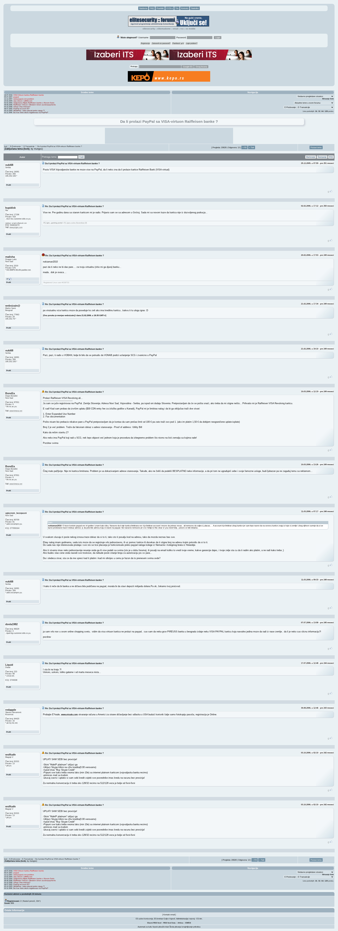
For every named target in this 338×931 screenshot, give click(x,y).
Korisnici (184, 8)
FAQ (152, 8)
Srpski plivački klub (160, 927)
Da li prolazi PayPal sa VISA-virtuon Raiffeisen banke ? (59, 146)
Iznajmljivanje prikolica (190, 927)
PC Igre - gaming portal (52, 223)
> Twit (251, 147)
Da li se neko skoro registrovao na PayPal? (30, 112)
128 (326, 111)
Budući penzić (29, 901)
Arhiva (180, 923)
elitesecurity (149, 29)
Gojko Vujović (169, 919)
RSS (182, 29)
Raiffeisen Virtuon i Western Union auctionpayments (34, 105)
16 (316, 111)
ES (190, 923)
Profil (8, 185)
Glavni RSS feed (154, 923)
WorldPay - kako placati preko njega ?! (29, 110)
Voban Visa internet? (21, 107)
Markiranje (310, 157)
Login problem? (191, 43)
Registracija (145, 43)
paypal (16, 97)
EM (186, 923)
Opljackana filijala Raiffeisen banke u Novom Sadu (33, 103)
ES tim (199, 919)
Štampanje (322, 157)
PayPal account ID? (21, 109)
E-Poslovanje (15, 146)
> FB (244, 147)
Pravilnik (160, 8)
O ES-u (169, 8)
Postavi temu (316, 147)
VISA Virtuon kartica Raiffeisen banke (28, 95)
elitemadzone (164, 29)
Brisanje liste (328, 99)
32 (319, 111)
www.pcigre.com (16, 227)
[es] (5, 146)
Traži (81, 157)
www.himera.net (16, 411)
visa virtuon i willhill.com (22, 101)
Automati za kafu (145, 927)
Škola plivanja (175, 927)
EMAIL (175, 29)
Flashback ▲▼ (178, 43)
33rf (37, 901)
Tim (177, 8)
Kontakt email (169, 915)
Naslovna (143, 8)
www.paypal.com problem (23, 99)
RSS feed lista (169, 923)
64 (322, 111)
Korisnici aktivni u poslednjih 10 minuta (22, 894)
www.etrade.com (69, 714)
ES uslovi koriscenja (144, 919)
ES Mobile (190, 29)
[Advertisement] (169, 136)
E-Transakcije (29, 146)
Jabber (8, 223)
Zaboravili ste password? (161, 43)
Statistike (195, 8)
